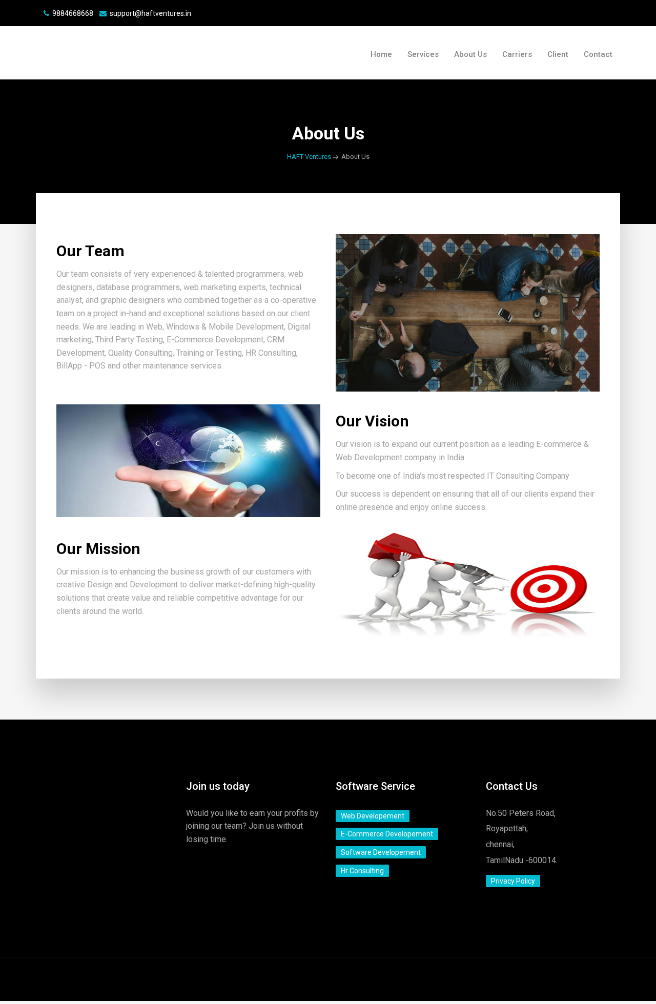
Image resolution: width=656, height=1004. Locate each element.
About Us (470, 54)
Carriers (517, 54)
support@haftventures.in (150, 13)
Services (423, 54)
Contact (598, 54)
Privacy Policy (513, 881)
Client (557, 54)
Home (381, 54)
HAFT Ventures (309, 156)
